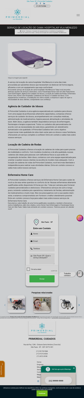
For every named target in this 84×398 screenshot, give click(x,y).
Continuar (42, 393)
